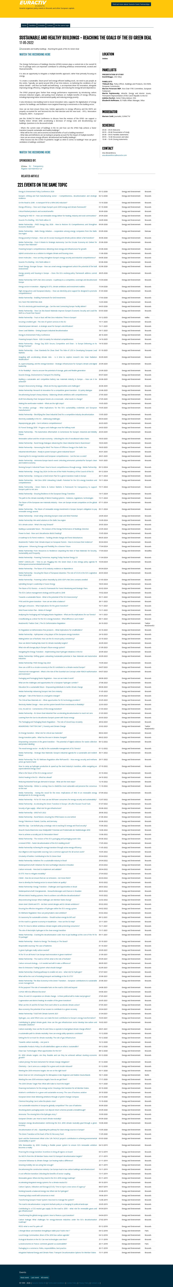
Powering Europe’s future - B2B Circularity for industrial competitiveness (46, 339)
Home (24, 25)
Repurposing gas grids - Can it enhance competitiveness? (40, 423)
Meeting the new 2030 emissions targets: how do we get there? (43, 1079)
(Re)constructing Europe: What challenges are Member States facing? (45, 900)
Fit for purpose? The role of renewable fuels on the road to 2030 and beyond (48, 987)
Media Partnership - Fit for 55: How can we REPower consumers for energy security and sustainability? (58, 799)
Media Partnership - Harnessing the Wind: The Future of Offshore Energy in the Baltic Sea (52, 447)
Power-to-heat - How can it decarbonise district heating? (40, 533)
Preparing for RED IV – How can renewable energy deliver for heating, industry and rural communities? (57, 216)
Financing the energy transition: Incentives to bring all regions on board (45, 1152)
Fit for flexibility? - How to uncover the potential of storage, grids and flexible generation (52, 370)
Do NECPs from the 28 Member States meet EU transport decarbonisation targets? (50, 1156)
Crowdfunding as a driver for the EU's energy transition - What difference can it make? (51, 619)
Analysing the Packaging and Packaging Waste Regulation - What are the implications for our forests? (57, 614)
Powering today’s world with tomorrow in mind (36, 1195)
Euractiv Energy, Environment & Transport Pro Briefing (39, 375)
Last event (35, 1277)
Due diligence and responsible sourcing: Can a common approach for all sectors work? (51, 852)
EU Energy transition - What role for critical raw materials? (40, 733)
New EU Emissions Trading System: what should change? (40, 967)
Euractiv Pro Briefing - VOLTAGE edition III (35, 220)
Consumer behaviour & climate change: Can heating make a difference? (46, 1160)
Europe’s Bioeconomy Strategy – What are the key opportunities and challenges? (49, 386)
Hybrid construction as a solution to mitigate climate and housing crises (46, 253)
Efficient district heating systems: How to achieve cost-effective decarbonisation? (49, 895)
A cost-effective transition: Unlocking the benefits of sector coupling (44, 1174)
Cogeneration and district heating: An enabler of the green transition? (45, 1000)
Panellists (32, 25)
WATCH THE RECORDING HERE (34, 54)
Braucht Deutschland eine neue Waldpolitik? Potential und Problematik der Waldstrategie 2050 (54, 830)
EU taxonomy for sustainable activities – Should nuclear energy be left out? (47, 917)
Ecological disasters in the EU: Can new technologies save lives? (43, 1239)
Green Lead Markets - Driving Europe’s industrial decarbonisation (43, 330)
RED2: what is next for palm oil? (31, 1226)
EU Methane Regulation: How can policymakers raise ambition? (43, 913)
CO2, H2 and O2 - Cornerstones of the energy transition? (40, 709)
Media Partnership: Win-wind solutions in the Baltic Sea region (42, 520)
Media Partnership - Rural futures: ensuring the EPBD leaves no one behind (47, 817)
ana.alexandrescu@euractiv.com (114, 155)
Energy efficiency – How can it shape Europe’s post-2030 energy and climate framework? (52, 207)
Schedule (41, 25)
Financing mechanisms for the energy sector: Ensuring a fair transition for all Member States (54, 1088)
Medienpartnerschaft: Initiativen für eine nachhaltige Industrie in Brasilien (46, 865)
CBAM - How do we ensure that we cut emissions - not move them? (45, 878)
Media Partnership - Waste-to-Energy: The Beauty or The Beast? (43, 941)
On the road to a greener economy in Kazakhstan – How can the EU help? (47, 921)
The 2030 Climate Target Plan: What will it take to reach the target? (44, 1084)
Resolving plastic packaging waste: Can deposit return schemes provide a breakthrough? (52, 1110)
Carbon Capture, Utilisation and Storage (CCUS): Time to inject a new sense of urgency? (52, 1187)
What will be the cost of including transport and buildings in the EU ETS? (46, 976)
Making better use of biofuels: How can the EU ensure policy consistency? (47, 639)
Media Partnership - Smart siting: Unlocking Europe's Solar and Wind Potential (48, 516)
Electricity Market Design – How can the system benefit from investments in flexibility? (51, 704)
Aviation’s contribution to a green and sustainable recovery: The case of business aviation (53, 1092)
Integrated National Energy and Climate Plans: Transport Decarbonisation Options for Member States (57, 1252)
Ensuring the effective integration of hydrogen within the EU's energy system (48, 908)
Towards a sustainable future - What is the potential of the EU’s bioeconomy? (48, 597)
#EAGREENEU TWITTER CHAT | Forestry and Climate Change (42, 726)
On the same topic (62, 25)
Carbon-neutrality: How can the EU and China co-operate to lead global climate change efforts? (55, 1029)
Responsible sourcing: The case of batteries (35, 946)
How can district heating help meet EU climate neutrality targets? (43, 643)
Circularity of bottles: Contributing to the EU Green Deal (40, 856)
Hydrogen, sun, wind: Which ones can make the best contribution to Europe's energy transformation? (57, 1018)
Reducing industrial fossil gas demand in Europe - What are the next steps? (47, 782)
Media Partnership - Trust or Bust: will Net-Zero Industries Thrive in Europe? (47, 317)
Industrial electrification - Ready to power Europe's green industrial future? (47, 452)
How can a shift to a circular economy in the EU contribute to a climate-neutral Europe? (52, 667)
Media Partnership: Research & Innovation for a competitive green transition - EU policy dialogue (55, 390)
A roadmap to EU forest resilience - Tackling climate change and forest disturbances (51, 538)
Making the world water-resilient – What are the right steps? (41, 403)
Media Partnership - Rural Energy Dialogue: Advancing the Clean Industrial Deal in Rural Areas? (54, 443)
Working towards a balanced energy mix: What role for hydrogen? (43, 1191)
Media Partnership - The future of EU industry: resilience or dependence (46, 568)
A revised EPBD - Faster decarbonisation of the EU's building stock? (44, 843)
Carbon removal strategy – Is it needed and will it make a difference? (45, 963)
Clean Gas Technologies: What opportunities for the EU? (40, 1051)
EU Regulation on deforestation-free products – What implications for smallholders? (50, 630)
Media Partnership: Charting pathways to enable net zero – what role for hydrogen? (50, 972)
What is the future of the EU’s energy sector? (36, 773)
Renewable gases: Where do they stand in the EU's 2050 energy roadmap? (47, 1178)
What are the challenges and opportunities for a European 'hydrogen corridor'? (48, 683)
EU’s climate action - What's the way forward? (36, 524)
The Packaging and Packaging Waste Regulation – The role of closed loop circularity (50, 722)
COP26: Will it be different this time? (32, 992)
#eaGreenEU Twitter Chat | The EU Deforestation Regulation (42, 623)
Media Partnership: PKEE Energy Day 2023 (35, 663)
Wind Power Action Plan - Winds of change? (35, 610)
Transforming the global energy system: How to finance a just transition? (46, 1215)
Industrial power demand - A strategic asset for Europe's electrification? (46, 326)
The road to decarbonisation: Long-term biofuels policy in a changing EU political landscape (53, 1204)
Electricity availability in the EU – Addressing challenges (39, 419)
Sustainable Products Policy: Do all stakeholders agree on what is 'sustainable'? (49, 1046)
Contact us (95, 1283)
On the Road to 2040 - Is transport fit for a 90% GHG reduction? (43, 202)
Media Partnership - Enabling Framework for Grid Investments (42, 297)
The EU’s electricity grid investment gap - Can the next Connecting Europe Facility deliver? (52, 306)
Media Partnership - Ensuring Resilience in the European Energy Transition (47, 494)
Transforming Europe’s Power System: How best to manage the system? (46, 1200)
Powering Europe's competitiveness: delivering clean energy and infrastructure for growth (52, 249)
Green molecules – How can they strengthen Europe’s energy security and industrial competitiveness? (57, 258)
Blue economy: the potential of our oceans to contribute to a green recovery (48, 1009)
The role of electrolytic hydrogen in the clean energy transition (42, 930)
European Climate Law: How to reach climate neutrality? (40, 1118)
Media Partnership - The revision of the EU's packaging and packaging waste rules (50, 839)
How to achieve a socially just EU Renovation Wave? (38, 834)
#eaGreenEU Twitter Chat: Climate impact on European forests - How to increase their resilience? (56, 542)
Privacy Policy (84, 1283)
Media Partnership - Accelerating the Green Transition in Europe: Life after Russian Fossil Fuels (55, 804)
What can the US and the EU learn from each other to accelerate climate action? (49, 1005)
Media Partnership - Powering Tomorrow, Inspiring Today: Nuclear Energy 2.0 (48, 557)
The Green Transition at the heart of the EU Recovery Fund (41, 1134)
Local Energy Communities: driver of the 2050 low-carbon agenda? (44, 1235)
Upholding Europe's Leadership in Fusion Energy (37, 584)
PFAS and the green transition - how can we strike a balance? (42, 601)
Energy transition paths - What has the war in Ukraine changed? (43, 737)
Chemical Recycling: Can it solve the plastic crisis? (37, 1101)
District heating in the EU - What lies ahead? (35, 777)
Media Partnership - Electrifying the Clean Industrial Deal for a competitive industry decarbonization (56, 414)
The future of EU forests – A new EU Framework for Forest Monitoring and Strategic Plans (53, 588)
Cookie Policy (72, 1283)
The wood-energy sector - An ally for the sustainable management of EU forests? (50, 748)
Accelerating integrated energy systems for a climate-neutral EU (43, 1182)
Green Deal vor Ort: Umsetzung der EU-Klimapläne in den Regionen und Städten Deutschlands (54, 1075)
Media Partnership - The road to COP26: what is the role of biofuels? (45, 959)
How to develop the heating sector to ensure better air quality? (42, 882)
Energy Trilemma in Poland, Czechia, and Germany (38, 821)
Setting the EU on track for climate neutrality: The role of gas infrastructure (47, 1038)
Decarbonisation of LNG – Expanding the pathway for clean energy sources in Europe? (51, 1130)
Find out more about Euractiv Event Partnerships (131, 4)
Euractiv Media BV (39, 1283)
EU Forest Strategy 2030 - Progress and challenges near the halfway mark (47, 427)
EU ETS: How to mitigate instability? (32, 874)
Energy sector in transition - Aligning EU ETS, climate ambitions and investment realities (52, 286)
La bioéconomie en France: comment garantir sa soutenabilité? (43, 1244)
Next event (24, 1277)
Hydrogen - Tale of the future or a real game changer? (39, 696)
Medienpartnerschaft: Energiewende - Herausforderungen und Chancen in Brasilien (50, 891)
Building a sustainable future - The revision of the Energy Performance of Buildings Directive (54, 529)
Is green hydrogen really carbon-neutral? (34, 950)
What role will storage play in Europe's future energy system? (42, 647)
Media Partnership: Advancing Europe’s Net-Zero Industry (40, 691)
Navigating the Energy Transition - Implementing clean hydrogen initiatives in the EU (50, 652)
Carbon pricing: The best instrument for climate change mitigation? (44, 1062)
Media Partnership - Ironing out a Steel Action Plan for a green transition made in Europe (52, 476)
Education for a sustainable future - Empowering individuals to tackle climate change (51, 687)
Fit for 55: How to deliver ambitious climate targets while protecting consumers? (49, 926)
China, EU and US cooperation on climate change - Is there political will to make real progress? (54, 996)
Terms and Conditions (56, 1283)
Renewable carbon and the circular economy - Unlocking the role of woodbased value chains (54, 438)
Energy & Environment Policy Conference (34, 335)
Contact (50, 25)
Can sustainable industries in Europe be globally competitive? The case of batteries (50, 1105)
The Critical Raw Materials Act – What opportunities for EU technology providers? (49, 700)
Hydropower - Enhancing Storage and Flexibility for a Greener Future (44, 546)
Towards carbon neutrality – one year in (34, 1042)
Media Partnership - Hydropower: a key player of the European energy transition (49, 634)
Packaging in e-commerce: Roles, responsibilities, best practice (42, 1248)
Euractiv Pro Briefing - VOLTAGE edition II (34, 262)
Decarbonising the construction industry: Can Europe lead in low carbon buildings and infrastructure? (57, 1169)
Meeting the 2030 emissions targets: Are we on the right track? (42, 1070)
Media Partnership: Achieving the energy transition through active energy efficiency (50, 847)
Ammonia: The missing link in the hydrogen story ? (38, 1114)
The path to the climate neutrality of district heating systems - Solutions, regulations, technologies (56, 498)
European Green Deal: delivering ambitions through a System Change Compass (49, 1097)
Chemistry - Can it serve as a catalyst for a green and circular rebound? (45, 1066)
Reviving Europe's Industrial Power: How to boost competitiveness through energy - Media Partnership (58, 467)
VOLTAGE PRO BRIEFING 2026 (30, 302)
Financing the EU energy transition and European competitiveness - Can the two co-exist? (53, 456)
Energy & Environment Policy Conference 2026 (36, 191)
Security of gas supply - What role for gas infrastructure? (40, 808)
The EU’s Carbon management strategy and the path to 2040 (42, 593)
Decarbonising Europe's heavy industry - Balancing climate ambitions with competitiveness (53, 395)
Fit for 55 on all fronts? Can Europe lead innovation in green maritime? (45, 954)
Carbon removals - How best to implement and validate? (40, 869)
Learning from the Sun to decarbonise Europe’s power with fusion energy (46, 717)
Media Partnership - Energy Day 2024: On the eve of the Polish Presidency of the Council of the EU (56, 471)
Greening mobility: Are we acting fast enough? (36, 1165)
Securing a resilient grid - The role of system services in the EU (42, 322)
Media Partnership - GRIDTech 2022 (32, 812)
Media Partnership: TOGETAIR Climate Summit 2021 (38, 1013)
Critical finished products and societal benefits (36, 211)
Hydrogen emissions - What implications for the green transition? (43, 606)
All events (44, 1277)
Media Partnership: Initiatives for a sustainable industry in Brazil (43, 860)
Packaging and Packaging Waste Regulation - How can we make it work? (46, 678)
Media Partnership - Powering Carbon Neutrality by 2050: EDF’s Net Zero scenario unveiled (53, 579)
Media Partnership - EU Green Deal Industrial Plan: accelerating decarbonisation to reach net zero (56, 713)
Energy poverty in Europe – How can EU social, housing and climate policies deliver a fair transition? (56, 238)
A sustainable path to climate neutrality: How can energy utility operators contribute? (51, 1033)
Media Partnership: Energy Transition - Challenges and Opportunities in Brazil (48, 887)
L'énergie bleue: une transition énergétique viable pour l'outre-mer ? (44, 1231)
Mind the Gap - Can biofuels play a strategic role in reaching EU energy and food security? (53, 826)
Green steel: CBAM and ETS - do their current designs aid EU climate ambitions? (49, 904)
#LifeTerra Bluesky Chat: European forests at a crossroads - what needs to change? (50, 399)
